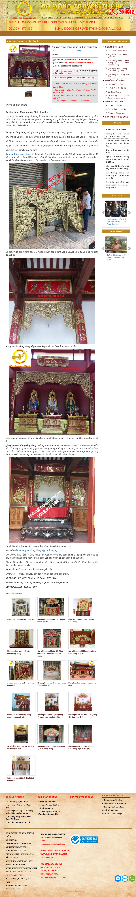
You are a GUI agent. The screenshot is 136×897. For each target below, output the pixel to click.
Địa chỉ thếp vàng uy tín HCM (117, 151)
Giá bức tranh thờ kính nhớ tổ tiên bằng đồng (21, 684)
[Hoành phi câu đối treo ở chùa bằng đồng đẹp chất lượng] (83, 734)
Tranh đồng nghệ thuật (117, 51)
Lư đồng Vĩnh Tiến (115, 84)
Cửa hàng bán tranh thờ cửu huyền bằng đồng (18, 652)
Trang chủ (11, 41)
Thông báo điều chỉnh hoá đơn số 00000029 (117, 135)
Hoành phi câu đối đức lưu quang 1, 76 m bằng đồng (51, 747)
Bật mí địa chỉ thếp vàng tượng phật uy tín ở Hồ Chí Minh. (117, 159)
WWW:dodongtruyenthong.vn (55, 851)
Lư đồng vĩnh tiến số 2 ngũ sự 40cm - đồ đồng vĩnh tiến (116, 221)
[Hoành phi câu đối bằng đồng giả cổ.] (21, 607)
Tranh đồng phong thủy (117, 109)
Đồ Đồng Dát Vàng (114, 102)
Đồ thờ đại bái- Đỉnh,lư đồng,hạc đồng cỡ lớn (118, 97)
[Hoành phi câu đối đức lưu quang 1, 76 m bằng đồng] (52, 734)
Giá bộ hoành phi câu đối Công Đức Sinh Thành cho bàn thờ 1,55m (50, 653)
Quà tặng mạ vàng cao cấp (118, 76)
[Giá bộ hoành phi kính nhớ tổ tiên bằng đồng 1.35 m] (83, 639)
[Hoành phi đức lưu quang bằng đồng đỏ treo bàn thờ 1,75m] (52, 702)
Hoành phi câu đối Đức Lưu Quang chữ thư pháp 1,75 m (82, 716)
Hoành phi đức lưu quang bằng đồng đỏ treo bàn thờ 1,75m (50, 716)
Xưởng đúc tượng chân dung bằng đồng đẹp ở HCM (116, 257)
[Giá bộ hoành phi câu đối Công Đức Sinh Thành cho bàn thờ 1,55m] (52, 639)
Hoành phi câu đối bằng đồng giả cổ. (20, 620)
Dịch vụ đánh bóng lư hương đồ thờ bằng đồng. (117, 143)
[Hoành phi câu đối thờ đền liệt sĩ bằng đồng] (21, 766)
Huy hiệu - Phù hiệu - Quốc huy (118, 56)
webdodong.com (47, 857)
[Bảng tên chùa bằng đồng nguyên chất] (83, 670)
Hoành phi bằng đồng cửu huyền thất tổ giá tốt (51, 620)
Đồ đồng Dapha (114, 92)
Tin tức (117, 123)
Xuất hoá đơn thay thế (116, 130)
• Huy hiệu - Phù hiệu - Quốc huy (18, 806)
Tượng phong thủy (115, 105)
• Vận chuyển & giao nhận (114, 803)
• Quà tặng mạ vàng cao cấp (18, 822)
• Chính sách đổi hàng (112, 800)
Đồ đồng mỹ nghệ (114, 47)
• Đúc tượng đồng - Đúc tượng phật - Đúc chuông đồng (19, 812)
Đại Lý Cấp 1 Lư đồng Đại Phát (19, 872)
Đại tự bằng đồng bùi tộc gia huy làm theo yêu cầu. (20, 747)
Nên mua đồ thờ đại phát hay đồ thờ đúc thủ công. (117, 167)
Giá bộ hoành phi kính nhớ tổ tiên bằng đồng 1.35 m (82, 652)
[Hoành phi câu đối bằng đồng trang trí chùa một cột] (21, 702)
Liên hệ (78, 51)
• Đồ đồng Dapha (45, 808)
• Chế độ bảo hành (110, 810)
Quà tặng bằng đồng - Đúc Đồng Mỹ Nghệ (118, 70)
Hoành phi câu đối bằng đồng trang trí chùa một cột (19, 716)
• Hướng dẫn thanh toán (113, 807)
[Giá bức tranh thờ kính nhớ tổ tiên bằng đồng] (21, 670)
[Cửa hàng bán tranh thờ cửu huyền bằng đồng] (21, 639)
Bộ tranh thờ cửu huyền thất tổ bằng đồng (81, 620)
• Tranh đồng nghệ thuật (17, 801)
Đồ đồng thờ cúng (115, 80)
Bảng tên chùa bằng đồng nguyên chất (82, 684)
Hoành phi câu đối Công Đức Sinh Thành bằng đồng (51, 684)
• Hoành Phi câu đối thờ (49, 805)
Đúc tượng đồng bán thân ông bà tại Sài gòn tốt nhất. (117, 175)
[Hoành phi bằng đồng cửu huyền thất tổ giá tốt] (52, 607)
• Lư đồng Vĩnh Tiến (47, 801)
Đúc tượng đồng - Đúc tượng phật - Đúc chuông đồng (118, 62)
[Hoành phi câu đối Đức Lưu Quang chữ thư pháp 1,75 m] (83, 702)
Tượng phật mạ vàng (117, 113)
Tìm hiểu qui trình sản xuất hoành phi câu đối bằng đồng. (117, 185)
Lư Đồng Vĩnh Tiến (14, 875)
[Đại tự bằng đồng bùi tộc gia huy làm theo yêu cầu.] (21, 734)
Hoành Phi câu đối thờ (28, 41)
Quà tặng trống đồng (116, 117)
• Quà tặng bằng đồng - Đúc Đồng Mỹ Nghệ (18, 817)
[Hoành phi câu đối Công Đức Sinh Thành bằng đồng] (52, 670)
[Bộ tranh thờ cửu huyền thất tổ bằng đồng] (83, 607)
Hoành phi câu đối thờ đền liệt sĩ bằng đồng (20, 779)
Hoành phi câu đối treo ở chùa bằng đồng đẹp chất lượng (81, 747)
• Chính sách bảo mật (112, 814)
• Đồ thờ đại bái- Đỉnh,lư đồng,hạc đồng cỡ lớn (49, 813)
